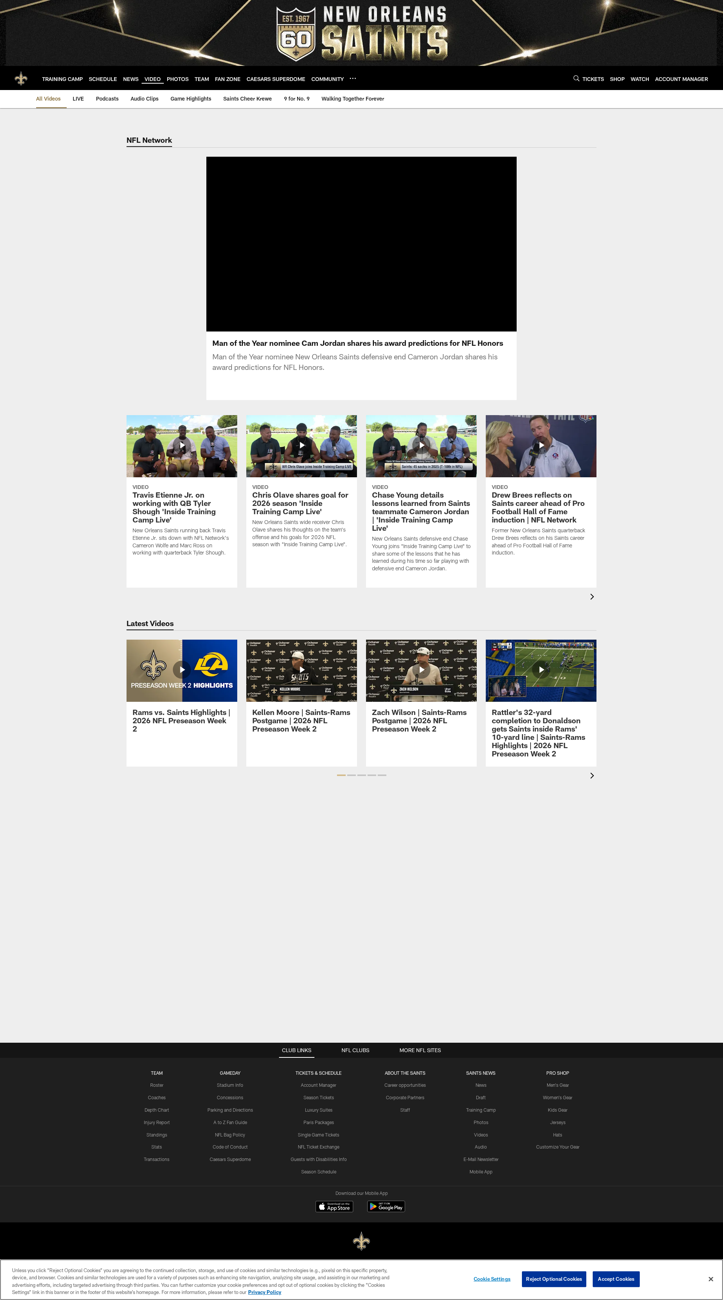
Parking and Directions (230, 1109)
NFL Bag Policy (230, 1134)
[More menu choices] (353, 78)
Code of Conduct (230, 1146)
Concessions (230, 1097)
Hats (557, 1134)
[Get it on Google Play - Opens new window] (386, 1210)
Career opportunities (405, 1085)
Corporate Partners (405, 1097)
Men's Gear (558, 1085)
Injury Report (157, 1122)
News (481, 1085)
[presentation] (593, 598)
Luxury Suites (319, 1109)
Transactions (156, 1159)
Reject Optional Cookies (554, 1279)
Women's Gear (557, 1097)
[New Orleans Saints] (361, 1241)
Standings (156, 1134)
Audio (481, 1146)
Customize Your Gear (558, 1146)
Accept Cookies (616, 1279)
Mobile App (481, 1171)
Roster (156, 1085)
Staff (405, 1109)
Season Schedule (318, 1171)
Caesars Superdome (230, 1159)
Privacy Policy (264, 1292)
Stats (156, 1146)
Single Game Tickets (318, 1134)
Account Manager (318, 1085)
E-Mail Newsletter (481, 1159)
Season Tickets (319, 1097)
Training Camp (481, 1109)
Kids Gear (557, 1109)
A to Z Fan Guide (230, 1122)
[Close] (711, 1279)
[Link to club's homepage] (21, 78)
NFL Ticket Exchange (318, 1146)
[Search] (577, 78)
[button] (337, 244)
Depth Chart (157, 1109)
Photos (481, 1122)
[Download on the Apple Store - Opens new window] (334, 1207)
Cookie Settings (492, 1279)
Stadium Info (230, 1085)
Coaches (157, 1097)
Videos (481, 1134)
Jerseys (558, 1122)
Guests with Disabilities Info (319, 1159)
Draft (481, 1097)
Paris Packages (319, 1122)
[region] (361, 1279)
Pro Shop (557, 1072)
